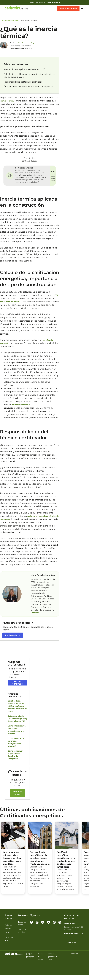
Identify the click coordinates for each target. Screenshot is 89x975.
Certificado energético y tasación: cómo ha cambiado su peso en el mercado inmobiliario (66, 859)
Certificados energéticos (11, 20)
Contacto (71, 942)
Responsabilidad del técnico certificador (23, 82)
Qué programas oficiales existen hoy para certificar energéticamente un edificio (12, 858)
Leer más (35, 613)
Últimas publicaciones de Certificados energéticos (28, 86)
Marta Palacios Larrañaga (26, 43)
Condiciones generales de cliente (52, 956)
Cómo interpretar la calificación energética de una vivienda (17, 730)
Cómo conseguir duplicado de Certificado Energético (15, 755)
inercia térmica (7, 101)
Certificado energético (25, 168)
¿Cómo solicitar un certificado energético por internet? (16, 742)
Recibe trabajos (12, 635)
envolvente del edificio (10, 302)
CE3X (56, 295)
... (53, 610)
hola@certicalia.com (73, 933)
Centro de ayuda (9, 938)
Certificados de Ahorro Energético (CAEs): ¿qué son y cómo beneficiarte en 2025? (17, 706)
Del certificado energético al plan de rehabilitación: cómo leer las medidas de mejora (40, 858)
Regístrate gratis (53, 2)
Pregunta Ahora (17, 792)
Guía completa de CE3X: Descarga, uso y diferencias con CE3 (17, 718)
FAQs (7, 933)
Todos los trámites (22, 923)
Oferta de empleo (22, 930)
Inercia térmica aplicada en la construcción (25, 69)
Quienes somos (8, 926)
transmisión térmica (21, 405)
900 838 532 (69, 923)
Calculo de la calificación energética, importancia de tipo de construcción (29, 75)
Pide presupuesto (68, 8)
